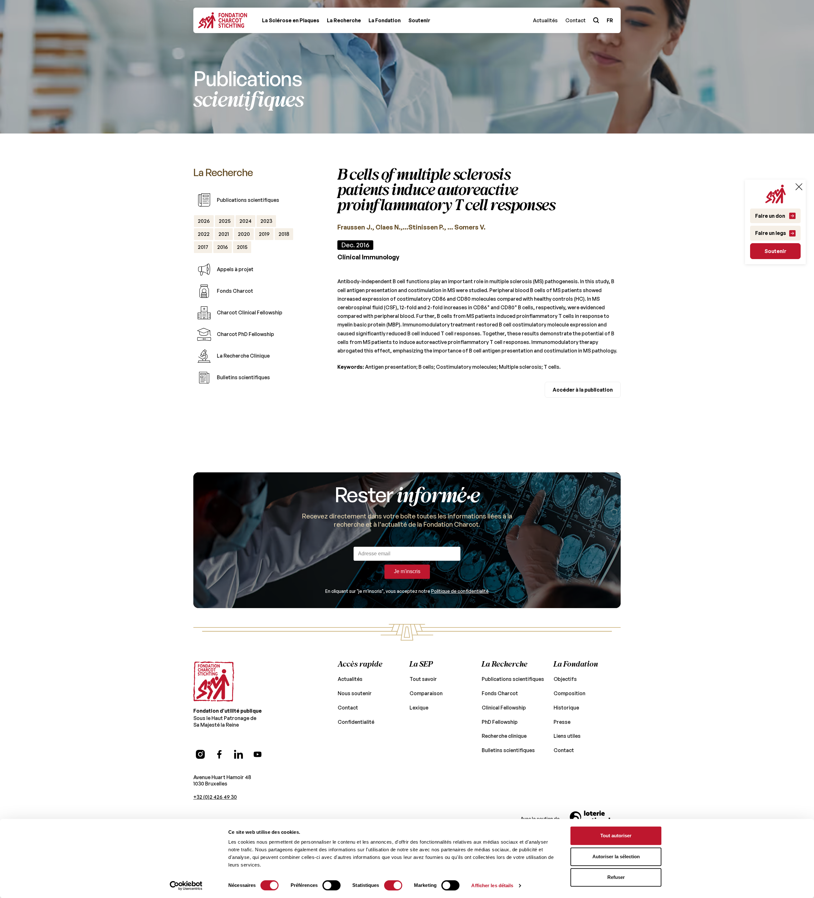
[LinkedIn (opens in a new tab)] (238, 754)
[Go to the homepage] (213, 682)
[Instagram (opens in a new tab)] (200, 754)
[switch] (331, 885)
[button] (290, 20)
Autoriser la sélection (616, 856)
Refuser (616, 877)
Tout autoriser (615, 835)
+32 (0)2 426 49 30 (215, 797)
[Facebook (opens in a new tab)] (219, 754)
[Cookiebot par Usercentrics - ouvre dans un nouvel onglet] (186, 885)
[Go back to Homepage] (222, 20)
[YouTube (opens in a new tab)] (258, 754)
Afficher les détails (492, 885)
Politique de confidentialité (460, 591)
